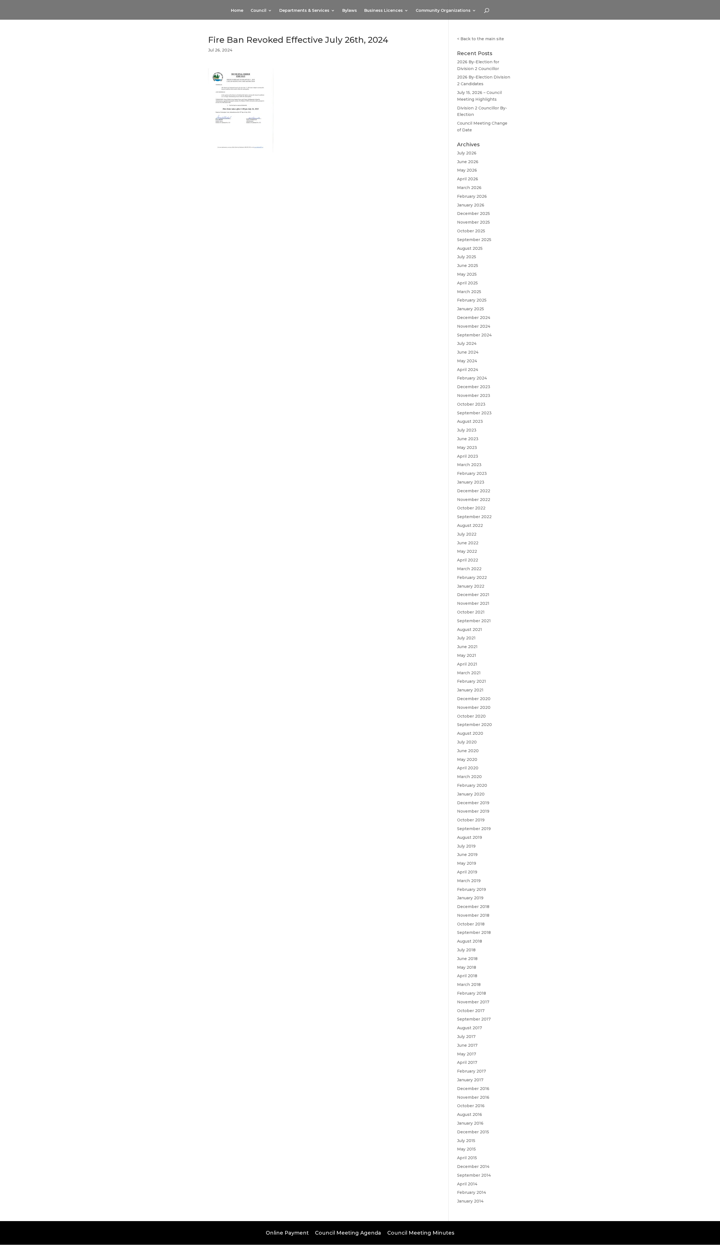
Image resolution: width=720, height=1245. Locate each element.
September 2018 (474, 932)
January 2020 (471, 794)
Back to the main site (482, 38)
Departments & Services (304, 10)
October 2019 (471, 819)
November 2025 (473, 222)
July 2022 (466, 534)
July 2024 (466, 343)
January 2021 (470, 690)
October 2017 (471, 1010)
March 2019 (469, 880)
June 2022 (467, 542)
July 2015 (466, 1140)
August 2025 (470, 248)
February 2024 (472, 378)
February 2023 (472, 473)
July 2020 (467, 742)
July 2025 (466, 256)
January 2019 (470, 897)
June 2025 (467, 265)
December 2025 (473, 213)
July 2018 (466, 949)
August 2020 (470, 733)
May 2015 (466, 1149)
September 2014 (474, 1175)
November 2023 (473, 395)
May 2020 (467, 759)
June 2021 (467, 646)
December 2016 (473, 1088)
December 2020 (473, 698)
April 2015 (467, 1157)
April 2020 (467, 767)
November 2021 (473, 603)
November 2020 (473, 707)
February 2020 (472, 785)
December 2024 (473, 317)
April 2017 (467, 1062)
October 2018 (471, 924)
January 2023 (470, 482)
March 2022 (469, 568)
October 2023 (471, 404)
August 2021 (469, 629)
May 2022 (467, 551)
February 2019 (471, 889)
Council (258, 10)
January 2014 (470, 1201)
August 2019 (469, 837)
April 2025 (467, 283)
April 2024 (467, 369)
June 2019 (467, 854)
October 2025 (471, 230)
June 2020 (468, 750)
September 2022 (474, 516)
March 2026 (469, 187)
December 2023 (473, 386)
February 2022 (472, 577)
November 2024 (473, 326)
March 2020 (469, 776)
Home (237, 10)
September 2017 (474, 1019)
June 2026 (467, 161)
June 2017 (467, 1045)
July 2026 (466, 153)
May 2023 (467, 447)
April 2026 (467, 178)
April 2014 (467, 1183)
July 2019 (466, 846)
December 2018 (473, 906)
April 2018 (467, 975)
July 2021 (466, 638)
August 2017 (469, 1027)
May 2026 (467, 170)
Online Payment (287, 1232)
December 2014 (473, 1166)
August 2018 (469, 941)
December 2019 (473, 802)
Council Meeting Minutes (420, 1232)
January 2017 (470, 1079)
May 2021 (466, 655)
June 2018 (467, 958)
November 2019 (473, 811)
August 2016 (469, 1114)
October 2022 (471, 508)
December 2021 (473, 594)
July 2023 (466, 430)
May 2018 (466, 967)
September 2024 (474, 335)
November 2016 (473, 1097)
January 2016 (470, 1123)
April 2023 (467, 456)
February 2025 (472, 300)
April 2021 (467, 664)
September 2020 (474, 724)
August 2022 (470, 525)
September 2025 (474, 239)
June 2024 (467, 352)
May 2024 (467, 360)
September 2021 (474, 620)
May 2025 (467, 274)
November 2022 (473, 499)
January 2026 (470, 205)
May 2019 (466, 863)
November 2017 (473, 1001)
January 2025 (470, 308)
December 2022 (473, 490)
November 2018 (473, 915)
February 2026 (472, 196)
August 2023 (470, 421)
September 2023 (474, 412)
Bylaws (349, 10)
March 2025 (469, 291)
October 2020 (471, 716)
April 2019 (467, 872)
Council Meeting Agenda (348, 1232)
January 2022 (470, 586)
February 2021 (471, 681)
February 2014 (471, 1192)
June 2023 (467, 438)
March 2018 (469, 984)
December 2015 (473, 1131)
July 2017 (466, 1036)
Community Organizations (443, 10)
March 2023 (469, 464)
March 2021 (469, 672)
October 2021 (471, 612)
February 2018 (471, 993)
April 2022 (467, 560)
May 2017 (466, 1054)
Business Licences (383, 10)
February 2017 (471, 1071)
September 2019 (474, 828)
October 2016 (471, 1105)
